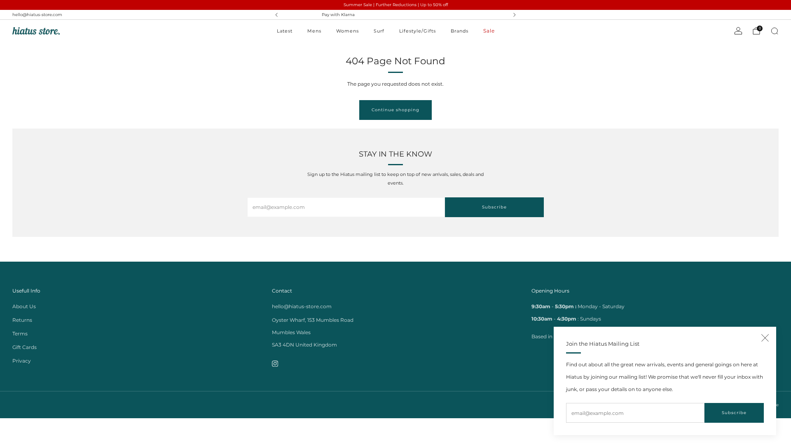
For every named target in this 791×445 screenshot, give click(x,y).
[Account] (738, 31)
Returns (22, 320)
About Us (24, 306)
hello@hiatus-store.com (37, 14)
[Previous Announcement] (276, 14)
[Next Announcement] (514, 14)
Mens (314, 31)
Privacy (21, 361)
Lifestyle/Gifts (417, 31)
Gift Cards (24, 347)
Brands (459, 31)
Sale (489, 31)
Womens (347, 31)
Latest (285, 31)
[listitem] (396, 14)
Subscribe (734, 412)
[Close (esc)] (765, 338)
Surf (379, 31)
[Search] (774, 31)
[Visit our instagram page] (275, 363)
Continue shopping (395, 109)
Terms (20, 333)
